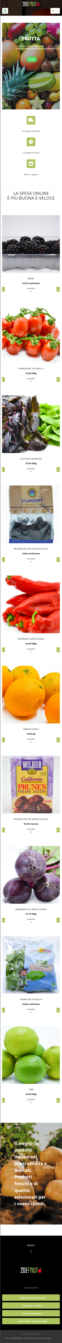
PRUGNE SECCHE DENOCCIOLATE (31, 819)
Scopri (30, 57)
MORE (31, 278)
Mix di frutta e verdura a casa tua (31, 48)
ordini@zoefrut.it (31, 1287)
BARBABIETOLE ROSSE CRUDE (31, 909)
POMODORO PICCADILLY (31, 368)
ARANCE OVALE (31, 729)
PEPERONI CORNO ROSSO (31, 638)
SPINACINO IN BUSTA (31, 999)
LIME (31, 1089)
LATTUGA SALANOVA (31, 458)
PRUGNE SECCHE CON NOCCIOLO (31, 548)
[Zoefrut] (31, 3)
